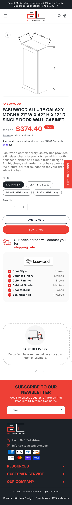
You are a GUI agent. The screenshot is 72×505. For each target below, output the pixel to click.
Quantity (7, 200)
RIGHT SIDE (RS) (17, 192)
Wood (60, 290)
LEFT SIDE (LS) (39, 184)
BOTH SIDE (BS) (47, 192)
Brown (60, 280)
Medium (58, 285)
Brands (7, 498)
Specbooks (43, 498)
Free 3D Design (68, 174)
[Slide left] (28, 370)
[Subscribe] (61, 410)
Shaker (59, 271)
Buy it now (36, 229)
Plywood (58, 294)
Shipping (7, 135)
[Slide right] (44, 370)
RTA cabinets (60, 498)
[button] (5, 16)
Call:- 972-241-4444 (26, 440)
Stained (59, 275)
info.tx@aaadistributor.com (30, 445)
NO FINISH (13, 184)
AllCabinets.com (30, 491)
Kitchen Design (24, 498)
